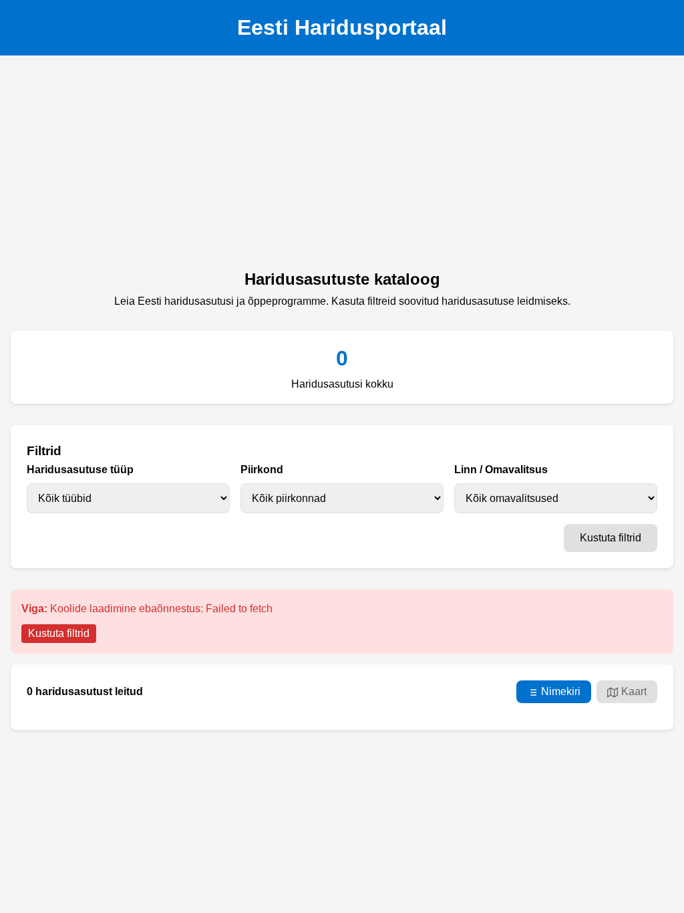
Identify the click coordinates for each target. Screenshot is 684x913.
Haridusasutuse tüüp (80, 469)
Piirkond (261, 469)
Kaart (634, 691)
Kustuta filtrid (610, 537)
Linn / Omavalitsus (501, 469)
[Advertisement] (342, 166)
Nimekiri (560, 691)
